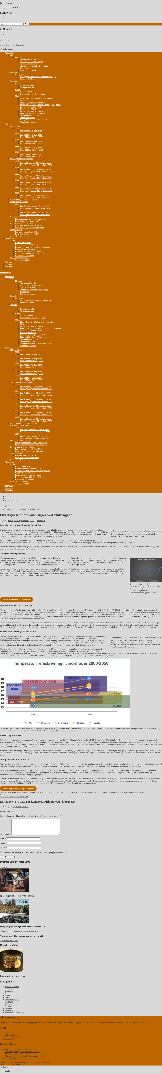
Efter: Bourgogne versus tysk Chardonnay (31, 221)
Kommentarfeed (11, 1037)
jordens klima (75, 792)
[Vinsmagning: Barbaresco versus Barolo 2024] (19, 931)
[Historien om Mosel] (9, 941)
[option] (83, 1071)
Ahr (16, 83)
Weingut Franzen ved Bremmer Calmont (36, 120)
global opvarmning (61, 792)
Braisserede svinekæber (24, 256)
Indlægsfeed (10, 1035)
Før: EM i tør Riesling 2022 (31, 141)
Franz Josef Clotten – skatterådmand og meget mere (40, 105)
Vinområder (9, 53)
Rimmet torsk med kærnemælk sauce (29, 253)
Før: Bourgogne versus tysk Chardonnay (31, 219)
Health (7, 995)
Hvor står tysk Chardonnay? (21, 236)
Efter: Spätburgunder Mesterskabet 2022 (36, 184)
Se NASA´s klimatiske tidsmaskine (16, 599)
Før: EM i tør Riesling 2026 (31, 131)
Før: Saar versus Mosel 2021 (26, 232)
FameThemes (14, 1064)
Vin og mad (9, 238)
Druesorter (9, 264)
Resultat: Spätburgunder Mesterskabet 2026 (22, 1052)
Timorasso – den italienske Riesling (34, 66)
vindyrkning (140, 792)
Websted (3, 848)
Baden (17, 90)
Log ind (8, 1033)
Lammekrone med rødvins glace (28, 245)
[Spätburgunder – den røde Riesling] (14, 891)
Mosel (17, 96)
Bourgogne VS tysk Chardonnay (23, 217)
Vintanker (9, 266)
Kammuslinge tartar (23, 243)
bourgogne (48, 792)
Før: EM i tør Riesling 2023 (31, 135)
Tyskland (13, 81)
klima (83, 792)
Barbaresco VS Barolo (19, 202)
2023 (17, 133)
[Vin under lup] (6, 49)
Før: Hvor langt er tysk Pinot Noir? (29, 225)
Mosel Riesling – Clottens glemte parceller (37, 98)
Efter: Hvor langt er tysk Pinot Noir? (29, 228)
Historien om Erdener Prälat (31, 107)
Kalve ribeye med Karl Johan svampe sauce (32, 247)
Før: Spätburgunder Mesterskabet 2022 (35, 182)
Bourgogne (19, 75)
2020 (17, 152)
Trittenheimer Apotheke (29, 115)
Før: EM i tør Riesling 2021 (31, 148)
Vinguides (9, 262)
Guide (7, 993)
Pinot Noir (4, 794)
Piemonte (19, 57)
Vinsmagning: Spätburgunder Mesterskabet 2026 (24, 1056)
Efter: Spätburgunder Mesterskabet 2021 (36, 191)
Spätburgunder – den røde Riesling (17, 895)
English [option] (8, 1071)
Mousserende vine (12, 1000)
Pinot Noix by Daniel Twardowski (33, 113)
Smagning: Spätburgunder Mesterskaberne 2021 (24, 926)
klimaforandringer (94, 792)
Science (8, 505)
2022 (17, 139)
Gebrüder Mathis (27, 92)
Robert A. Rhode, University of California (127, 536)
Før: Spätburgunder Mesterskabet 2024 (35, 169)
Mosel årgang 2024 (28, 100)
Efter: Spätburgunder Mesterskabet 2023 (36, 178)
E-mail (3, 843)
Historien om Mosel (28, 109)
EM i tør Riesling (17, 126)
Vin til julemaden (22, 260)
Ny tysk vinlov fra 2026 (14, 1058)
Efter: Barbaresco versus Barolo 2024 (35, 208)
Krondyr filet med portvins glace (28, 251)
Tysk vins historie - (20, 807)
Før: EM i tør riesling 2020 (30, 154)
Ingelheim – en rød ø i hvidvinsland (14, 797)
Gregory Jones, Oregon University (62, 731)
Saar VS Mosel (16, 230)
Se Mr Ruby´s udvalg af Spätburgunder (18, 789)
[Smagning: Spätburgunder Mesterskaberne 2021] (14, 922)
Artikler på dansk (12, 501)
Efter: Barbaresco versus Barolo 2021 (35, 215)
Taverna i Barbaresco (28, 64)
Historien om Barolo (28, 70)
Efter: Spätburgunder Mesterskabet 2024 (36, 172)
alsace (40, 792)
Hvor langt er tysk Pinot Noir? (22, 223)
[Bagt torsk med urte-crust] (11, 972)
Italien (12, 55)
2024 (17, 167)
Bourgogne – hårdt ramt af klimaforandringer (38, 77)
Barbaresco (24, 68)
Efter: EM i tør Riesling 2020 (31, 156)
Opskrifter (14, 240)
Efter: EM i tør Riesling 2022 (31, 144)
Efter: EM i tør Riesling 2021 (31, 150)
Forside (8, 496)
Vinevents (9, 124)
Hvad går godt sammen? (19, 258)
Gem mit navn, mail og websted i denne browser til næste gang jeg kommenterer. (35, 852)
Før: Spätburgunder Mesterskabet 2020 (35, 195)
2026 (17, 128)
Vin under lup (5, 41)
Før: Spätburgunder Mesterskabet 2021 (35, 189)
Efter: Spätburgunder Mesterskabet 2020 (36, 197)
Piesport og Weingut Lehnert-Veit (33, 103)
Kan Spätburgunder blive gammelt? (24, 200)
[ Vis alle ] (4, 867)
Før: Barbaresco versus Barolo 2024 (34, 206)
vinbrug (131, 792)
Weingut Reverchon (28, 122)
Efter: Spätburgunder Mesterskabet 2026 (36, 165)
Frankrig (13, 72)
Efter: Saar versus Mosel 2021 (27, 234)
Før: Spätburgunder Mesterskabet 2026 (35, 163)
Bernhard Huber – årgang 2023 (32, 94)
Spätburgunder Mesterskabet (21, 159)
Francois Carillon (27, 79)
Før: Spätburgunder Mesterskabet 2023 (35, 176)
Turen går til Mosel (27, 118)
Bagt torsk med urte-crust (25, 249)
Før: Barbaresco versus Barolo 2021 (34, 212)
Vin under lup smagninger (15, 1012)
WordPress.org (11, 1039)
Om (6, 269)
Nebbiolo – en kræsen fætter (31, 62)
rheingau (111, 792)
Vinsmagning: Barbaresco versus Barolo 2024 (22, 936)
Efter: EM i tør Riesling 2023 (31, 137)
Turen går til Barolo (28, 59)
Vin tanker (9, 1010)
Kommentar (5, 834)
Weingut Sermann (27, 87)
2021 (17, 146)
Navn (3, 839)
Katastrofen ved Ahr (28, 85)
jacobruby (41, 521)
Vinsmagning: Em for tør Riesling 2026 (20, 1050)
